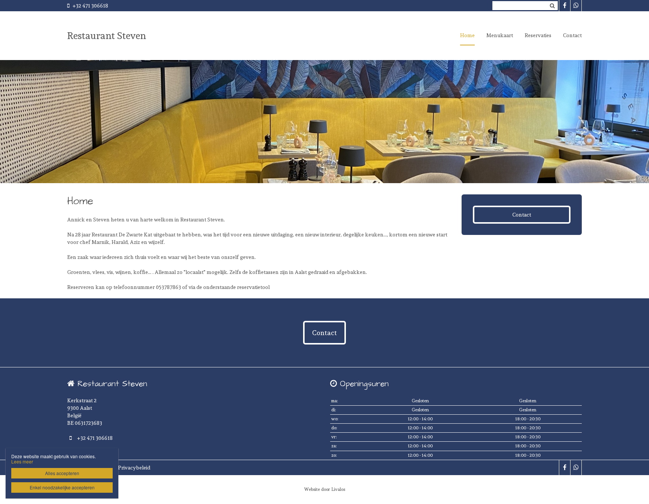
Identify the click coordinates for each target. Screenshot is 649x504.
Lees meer (22, 461)
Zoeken (552, 5)
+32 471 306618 (90, 6)
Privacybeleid (134, 468)
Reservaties (538, 35)
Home (467, 35)
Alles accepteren (62, 473)
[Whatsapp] (575, 5)
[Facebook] (564, 5)
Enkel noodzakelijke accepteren (62, 487)
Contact (572, 35)
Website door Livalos (324, 489)
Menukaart (499, 35)
